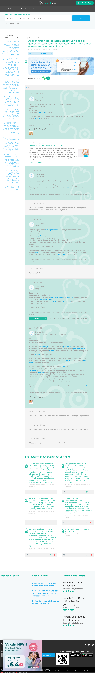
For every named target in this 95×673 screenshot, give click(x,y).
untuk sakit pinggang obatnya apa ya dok (77, 530)
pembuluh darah (79, 349)
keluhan (42, 112)
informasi (38, 385)
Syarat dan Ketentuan (42, 670)
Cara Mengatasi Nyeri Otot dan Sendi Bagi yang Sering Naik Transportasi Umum (45, 593)
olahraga (33, 371)
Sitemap (89, 670)
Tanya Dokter (28, 9)
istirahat (41, 373)
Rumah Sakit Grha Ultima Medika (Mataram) (73, 601)
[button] (59, 87)
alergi (54, 301)
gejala (37, 252)
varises (82, 185)
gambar (37, 118)
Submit (47, 655)
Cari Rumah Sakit (15, 9)
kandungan (67, 301)
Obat (9, 9)
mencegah (49, 230)
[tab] (59, 266)
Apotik (22, 9)
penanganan (62, 254)
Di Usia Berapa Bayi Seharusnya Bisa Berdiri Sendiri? (45, 602)
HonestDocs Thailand (9, 672)
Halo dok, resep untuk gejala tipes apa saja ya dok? (12, 187)
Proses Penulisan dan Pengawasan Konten (74, 670)
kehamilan (66, 360)
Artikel (34, 9)
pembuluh (67, 347)
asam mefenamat (56, 297)
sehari (69, 187)
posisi (34, 185)
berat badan (38, 236)
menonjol (52, 351)
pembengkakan (45, 299)
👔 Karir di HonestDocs (55, 670)
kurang (84, 385)
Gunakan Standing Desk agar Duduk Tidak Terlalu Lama (44, 584)
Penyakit (5, 9)
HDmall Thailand (22, 672)
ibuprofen (70, 297)
